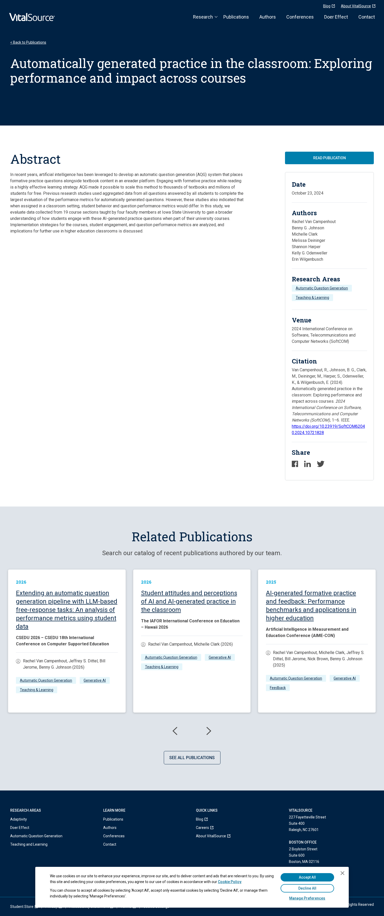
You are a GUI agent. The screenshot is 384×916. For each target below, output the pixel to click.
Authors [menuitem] (110, 828)
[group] (66, 641)
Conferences (300, 17)
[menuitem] (211, 819)
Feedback (278, 688)
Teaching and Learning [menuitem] (29, 844)
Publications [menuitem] (113, 819)
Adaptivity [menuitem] (18, 819)
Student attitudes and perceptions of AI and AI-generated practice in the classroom (189, 601)
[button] (175, 731)
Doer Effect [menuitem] (19, 828)
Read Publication (329, 158)
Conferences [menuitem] (114, 836)
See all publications (192, 757)
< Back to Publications (28, 42)
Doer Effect (336, 17)
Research (203, 17)
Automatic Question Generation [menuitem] (36, 836)
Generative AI (95, 680)
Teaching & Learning (312, 297)
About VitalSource (356, 6)
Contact (366, 17)
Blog (326, 6)
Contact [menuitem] (109, 844)
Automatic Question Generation (322, 288)
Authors (267, 17)
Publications (236, 17)
